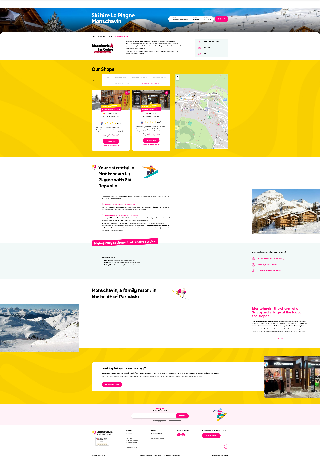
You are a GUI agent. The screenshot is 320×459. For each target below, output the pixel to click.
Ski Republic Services (132, 440)
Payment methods (131, 447)
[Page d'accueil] (102, 433)
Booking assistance (131, 445)
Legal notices (158, 455)
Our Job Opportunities (157, 438)
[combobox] (181, 19)
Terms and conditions (145, 455)
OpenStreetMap (219, 148)
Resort (174, 17)
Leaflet (215, 148)
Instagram (183, 434)
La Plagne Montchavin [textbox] (180, 20)
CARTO (227, 148)
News (127, 436)
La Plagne (109, 36)
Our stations (101, 36)
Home (93, 36)
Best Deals (129, 438)
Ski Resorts (129, 434)
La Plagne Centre (159, 77)
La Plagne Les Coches (121, 83)
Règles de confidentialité (159, 420)
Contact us (154, 436)
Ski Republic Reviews (132, 443)
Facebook (179, 434)
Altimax (226, 455)
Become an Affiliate (157, 434)
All (108, 77)
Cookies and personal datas (172, 455)
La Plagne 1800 (120, 77)
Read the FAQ (212, 435)
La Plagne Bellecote (139, 77)
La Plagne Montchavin (150, 83)
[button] (218, 124)
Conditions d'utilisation (175, 420)
